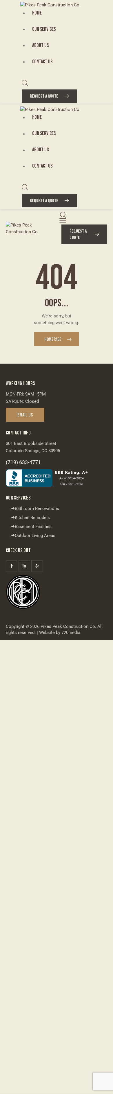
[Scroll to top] (103, 1084)
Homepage (52, 339)
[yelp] (37, 566)
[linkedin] (24, 566)
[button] (62, 221)
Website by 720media (59, 632)
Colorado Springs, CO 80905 (33, 450)
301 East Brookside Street (31, 443)
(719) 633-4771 (23, 462)
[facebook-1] (11, 566)
